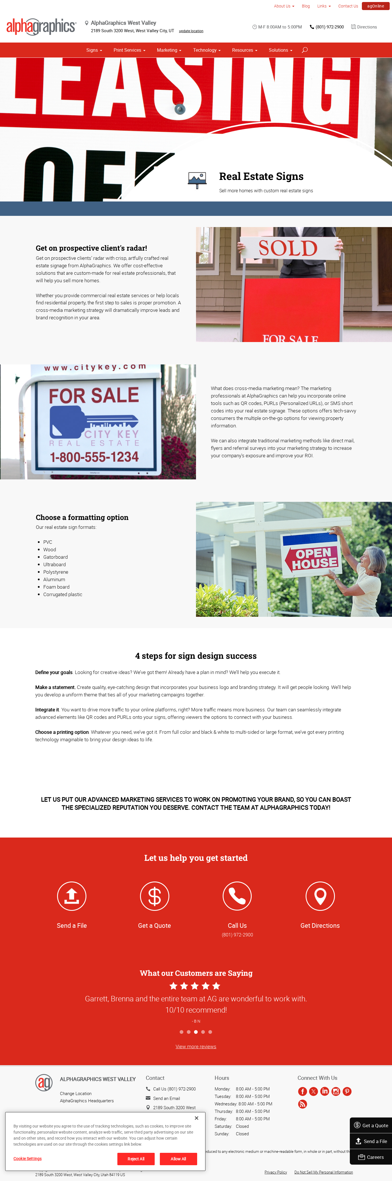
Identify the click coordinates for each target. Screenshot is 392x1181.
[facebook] (303, 1091)
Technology (205, 50)
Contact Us (348, 6)
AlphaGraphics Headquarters (87, 1100)
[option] (196, 1003)
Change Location (76, 1093)
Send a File (375, 1141)
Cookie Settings (27, 1158)
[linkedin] (325, 1091)
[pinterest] (347, 1091)
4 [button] (203, 1032)
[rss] (303, 1104)
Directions (367, 27)
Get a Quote (375, 1125)
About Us (282, 6)
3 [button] (196, 1032)
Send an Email (166, 1098)
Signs (92, 50)
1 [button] (182, 1032)
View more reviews (196, 1046)
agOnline (375, 6)
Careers (375, 1157)
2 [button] (189, 1032)
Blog (306, 6)
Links (322, 6)
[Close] (196, 1118)
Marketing (167, 50)
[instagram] (336, 1091)
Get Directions (320, 925)
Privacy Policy (276, 1172)
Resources (242, 50)
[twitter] (313, 1091)
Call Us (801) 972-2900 (174, 1089)
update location (191, 30)
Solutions (278, 50)
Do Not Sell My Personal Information (323, 1172)
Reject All (136, 1158)
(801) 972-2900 (330, 27)
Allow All (178, 1158)
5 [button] (210, 1032)
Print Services (127, 50)
